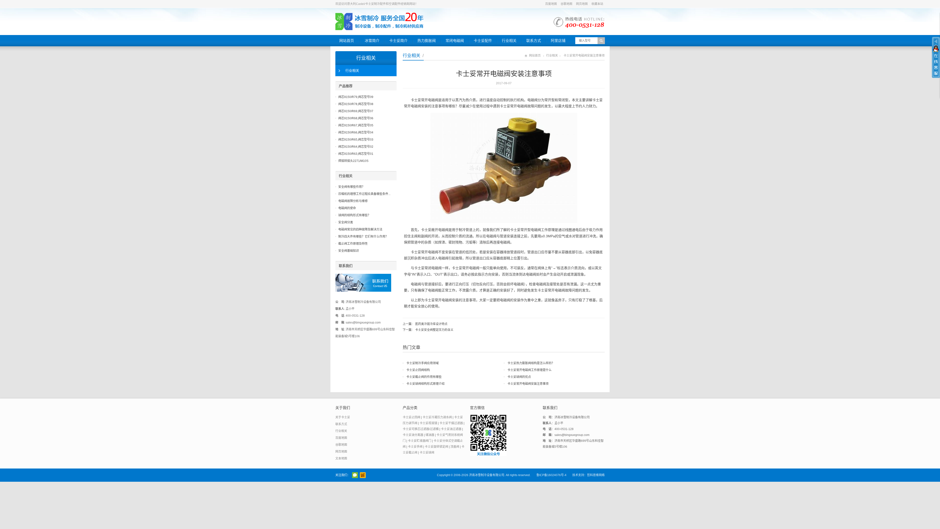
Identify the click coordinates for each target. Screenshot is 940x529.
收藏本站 (597, 4)
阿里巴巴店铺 (363, 475)
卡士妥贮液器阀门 (419, 441)
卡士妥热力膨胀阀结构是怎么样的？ (530, 363)
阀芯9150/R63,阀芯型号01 (355, 154)
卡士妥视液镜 (428, 423)
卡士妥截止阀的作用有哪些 (424, 377)
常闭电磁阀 (455, 40)
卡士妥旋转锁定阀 (436, 446)
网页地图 (582, 4)
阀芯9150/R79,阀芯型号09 (355, 97)
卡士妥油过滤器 (451, 429)
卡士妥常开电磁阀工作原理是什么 (529, 370)
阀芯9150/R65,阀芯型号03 (355, 139)
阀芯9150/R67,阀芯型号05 (355, 125)
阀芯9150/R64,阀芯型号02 (355, 146)
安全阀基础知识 (348, 250)
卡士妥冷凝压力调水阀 (437, 417)
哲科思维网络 (596, 475)
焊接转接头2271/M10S (353, 161)
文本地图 (341, 458)
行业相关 (509, 40)
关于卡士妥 (342, 417)
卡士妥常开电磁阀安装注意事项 (528, 383)
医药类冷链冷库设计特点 (431, 324)
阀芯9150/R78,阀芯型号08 (355, 104)
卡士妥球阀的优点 (519, 377)
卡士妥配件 (483, 40)
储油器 (429, 435)
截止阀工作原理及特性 (353, 243)
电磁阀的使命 (347, 208)
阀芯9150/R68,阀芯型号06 (355, 118)
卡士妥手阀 (415, 446)
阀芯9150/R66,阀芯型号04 (355, 132)
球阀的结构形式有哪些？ (354, 215)
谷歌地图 (566, 4)
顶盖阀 (454, 446)
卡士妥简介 (398, 40)
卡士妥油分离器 (413, 435)
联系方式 (533, 40)
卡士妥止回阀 (411, 417)
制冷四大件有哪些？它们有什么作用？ (363, 236)
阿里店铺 (558, 40)
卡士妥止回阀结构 (418, 370)
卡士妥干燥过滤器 (451, 423)
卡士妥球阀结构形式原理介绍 (425, 383)
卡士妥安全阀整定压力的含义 (434, 330)
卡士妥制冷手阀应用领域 (422, 363)
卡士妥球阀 (427, 452)
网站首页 (346, 40)
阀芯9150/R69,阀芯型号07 (355, 111)
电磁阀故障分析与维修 (353, 201)
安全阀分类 (345, 222)
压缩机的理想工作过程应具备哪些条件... (364, 194)
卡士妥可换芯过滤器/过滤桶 (421, 429)
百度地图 (551, 4)
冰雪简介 (372, 40)
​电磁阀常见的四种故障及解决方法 (360, 229)
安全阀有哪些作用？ (351, 187)
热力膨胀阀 (426, 40)
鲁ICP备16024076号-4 (551, 475)
